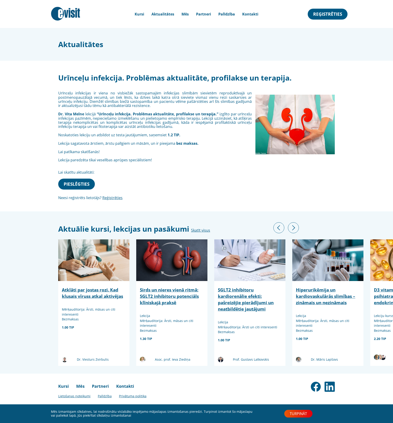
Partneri (203, 14)
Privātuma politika (132, 396)
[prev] (278, 227)
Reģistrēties (327, 14)
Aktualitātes (162, 14)
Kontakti (250, 14)
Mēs (185, 14)
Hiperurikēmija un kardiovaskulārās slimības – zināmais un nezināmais (325, 296)
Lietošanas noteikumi (74, 396)
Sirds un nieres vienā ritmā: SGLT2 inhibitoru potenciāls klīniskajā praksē (169, 296)
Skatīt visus (200, 230)
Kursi (63, 386)
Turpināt (298, 413)
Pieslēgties (76, 184)
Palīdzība (226, 14)
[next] (293, 227)
